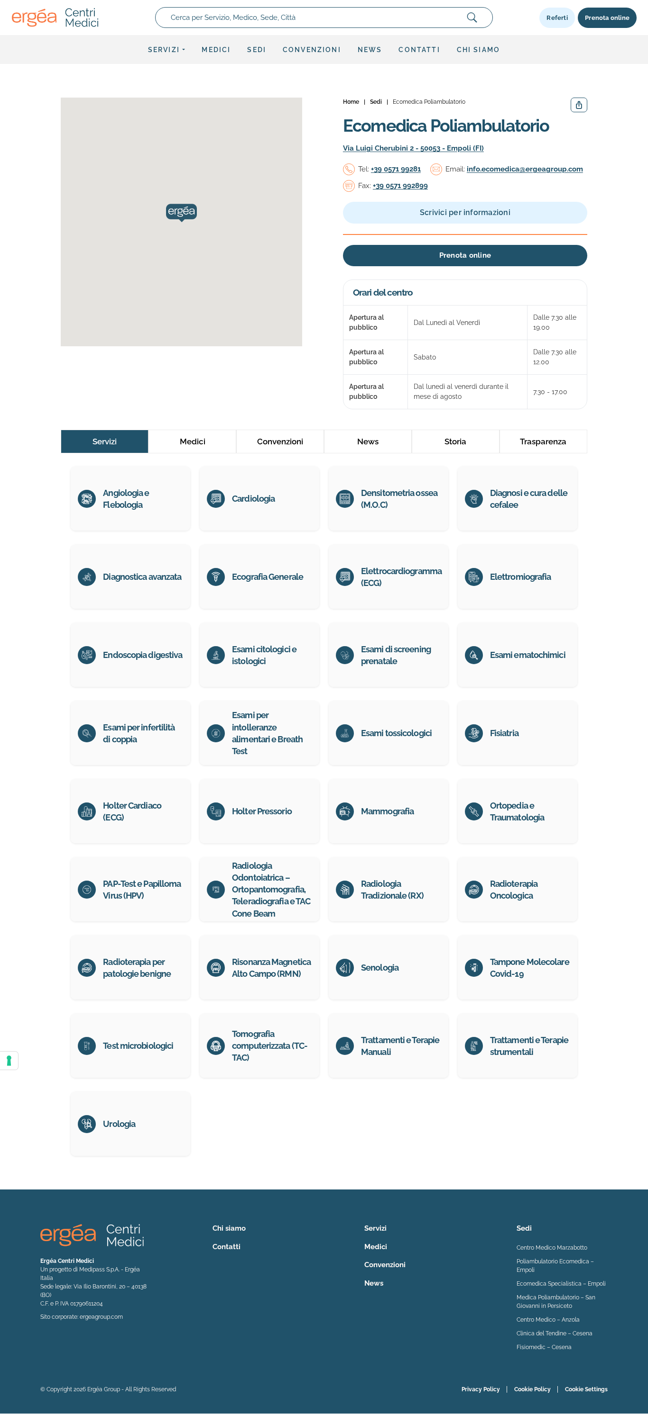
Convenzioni (312, 50)
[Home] (55, 17)
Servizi (164, 50)
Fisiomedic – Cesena (544, 1347)
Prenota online (607, 17)
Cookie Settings (586, 1389)
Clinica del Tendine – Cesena (554, 1333)
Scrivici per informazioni (465, 212)
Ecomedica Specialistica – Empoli (561, 1283)
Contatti (419, 50)
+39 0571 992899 (400, 185)
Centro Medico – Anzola (548, 1319)
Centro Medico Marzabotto (552, 1247)
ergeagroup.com (101, 1317)
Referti (556, 17)
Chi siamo (478, 50)
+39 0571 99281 (396, 169)
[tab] (104, 441)
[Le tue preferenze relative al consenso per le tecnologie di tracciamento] (9, 1061)
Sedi (256, 50)
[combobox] (324, 17)
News (370, 50)
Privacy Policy (481, 1389)
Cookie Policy (532, 1389)
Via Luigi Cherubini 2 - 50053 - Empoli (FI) (413, 148)
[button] (181, 213)
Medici (216, 50)
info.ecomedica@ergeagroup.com (525, 169)
